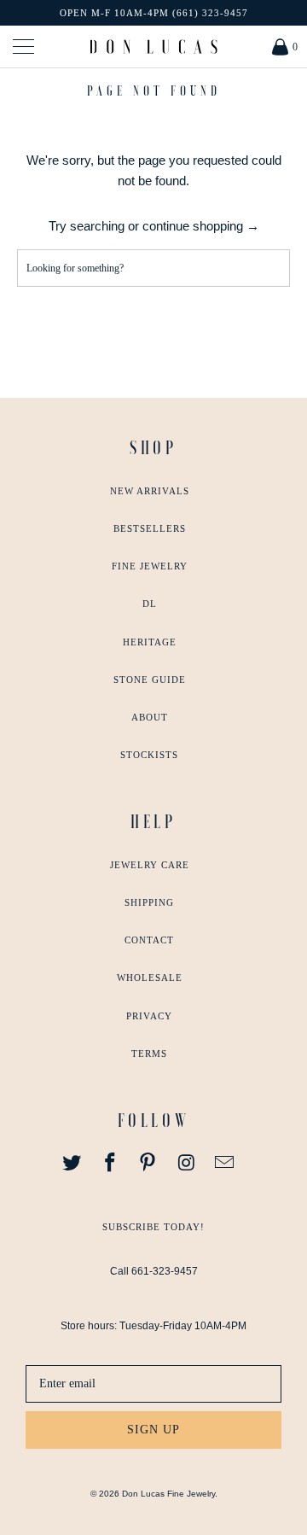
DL (149, 603)
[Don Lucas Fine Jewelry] (153, 46)
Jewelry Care (149, 865)
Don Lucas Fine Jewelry (168, 1493)
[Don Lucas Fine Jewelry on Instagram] (187, 1164)
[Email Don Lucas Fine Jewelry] (225, 1164)
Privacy (149, 1016)
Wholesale (149, 977)
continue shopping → (200, 226)
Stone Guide (149, 679)
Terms (149, 1053)
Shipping (149, 902)
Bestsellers (149, 528)
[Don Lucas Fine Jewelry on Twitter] (72, 1164)
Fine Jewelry (150, 566)
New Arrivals (149, 491)
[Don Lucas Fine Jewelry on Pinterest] (148, 1164)
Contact (149, 940)
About (149, 717)
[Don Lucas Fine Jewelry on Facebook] (110, 1164)
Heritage (150, 642)
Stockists (149, 755)
